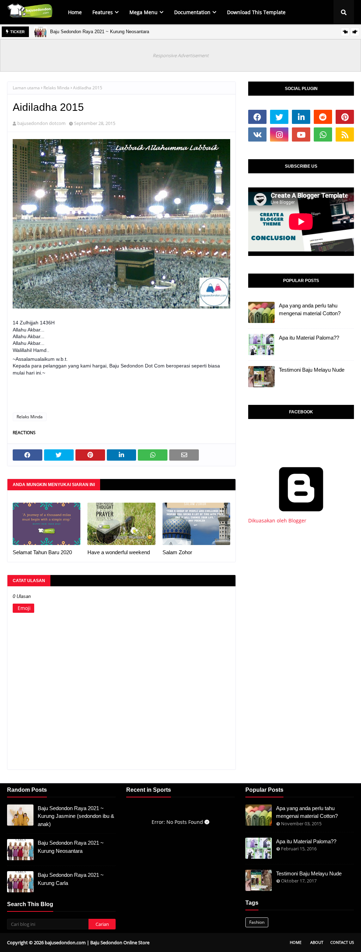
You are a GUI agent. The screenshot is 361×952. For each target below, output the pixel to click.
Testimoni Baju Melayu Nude (311, 370)
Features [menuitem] (102, 12)
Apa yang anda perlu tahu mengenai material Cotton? (310, 310)
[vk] (257, 134)
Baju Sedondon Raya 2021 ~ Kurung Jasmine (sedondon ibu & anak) (76, 816)
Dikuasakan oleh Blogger (277, 520)
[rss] (345, 134)
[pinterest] (345, 117)
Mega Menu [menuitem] (143, 12)
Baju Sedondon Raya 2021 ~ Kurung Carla (71, 879)
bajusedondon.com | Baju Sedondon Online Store (97, 942)
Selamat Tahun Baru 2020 (42, 552)
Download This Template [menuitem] (256, 12)
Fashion (256, 922)
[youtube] (301, 134)
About (316, 942)
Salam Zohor (177, 552)
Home (295, 942)
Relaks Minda (56, 88)
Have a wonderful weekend (118, 552)
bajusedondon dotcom (41, 123)
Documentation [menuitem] (192, 12)
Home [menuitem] (75, 12)
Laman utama (26, 88)
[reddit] (323, 117)
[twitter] (279, 117)
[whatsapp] (323, 134)
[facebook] (257, 117)
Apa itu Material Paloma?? (309, 338)
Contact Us (342, 942)
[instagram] (279, 134)
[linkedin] (301, 117)
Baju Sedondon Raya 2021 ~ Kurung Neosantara (99, 31)
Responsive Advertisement (181, 55)
